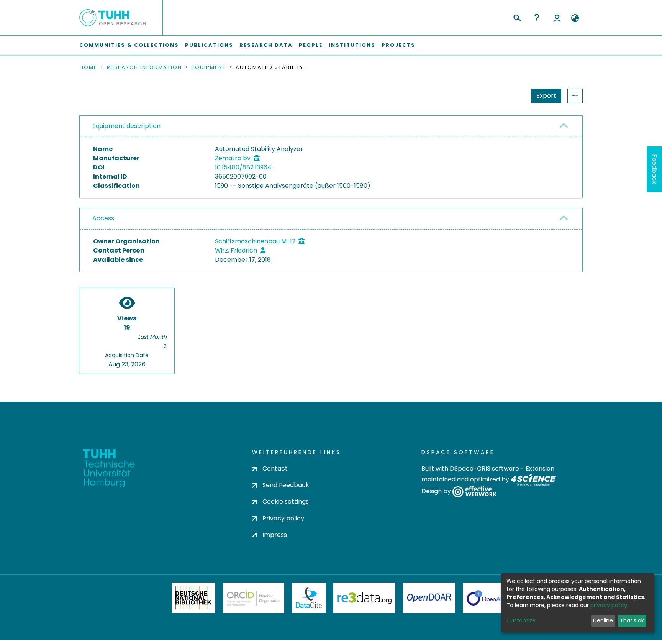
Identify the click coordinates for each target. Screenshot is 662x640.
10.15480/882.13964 (243, 167)
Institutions (352, 45)
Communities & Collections (129, 45)
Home (88, 67)
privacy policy (608, 605)
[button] (575, 18)
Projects (398, 45)
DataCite (309, 597)
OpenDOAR (429, 597)
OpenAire (488, 597)
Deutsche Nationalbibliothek (193, 597)
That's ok (632, 620)
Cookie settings (285, 501)
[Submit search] (517, 16)
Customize (521, 620)
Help (536, 17)
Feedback (654, 169)
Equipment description (126, 125)
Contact (275, 468)
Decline (603, 620)
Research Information (144, 67)
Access (103, 218)
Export (546, 95)
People (311, 45)
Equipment (209, 67)
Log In (557, 17)
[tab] (331, 126)
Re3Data (364, 597)
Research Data (266, 45)
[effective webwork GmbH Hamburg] (474, 491)
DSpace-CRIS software (484, 468)
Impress (274, 534)
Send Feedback (285, 485)
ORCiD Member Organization (253, 597)
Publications (209, 45)
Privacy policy (283, 518)
